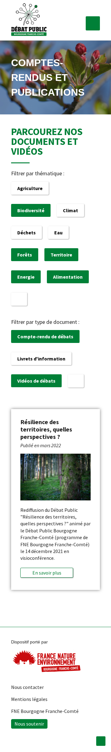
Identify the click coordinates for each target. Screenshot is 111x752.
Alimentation (68, 277)
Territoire (61, 255)
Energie (26, 277)
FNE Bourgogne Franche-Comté (45, 711)
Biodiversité (30, 210)
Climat (70, 210)
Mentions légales (29, 699)
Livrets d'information (41, 359)
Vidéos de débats (36, 381)
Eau (58, 232)
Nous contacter (27, 687)
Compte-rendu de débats (45, 336)
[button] (93, 23)
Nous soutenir (29, 724)
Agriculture (30, 188)
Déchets (26, 232)
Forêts (24, 255)
